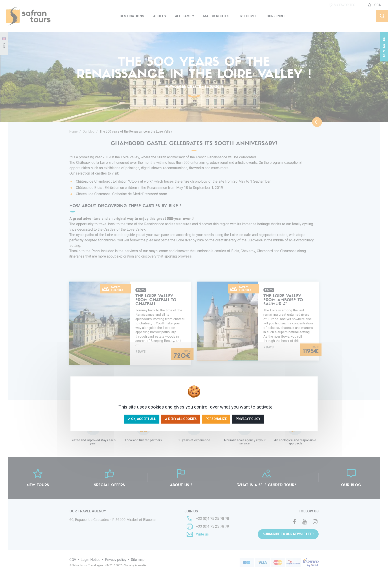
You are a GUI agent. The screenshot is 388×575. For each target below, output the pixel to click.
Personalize (216, 419)
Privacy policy (248, 419)
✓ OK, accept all (142, 419)
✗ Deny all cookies (181, 419)
